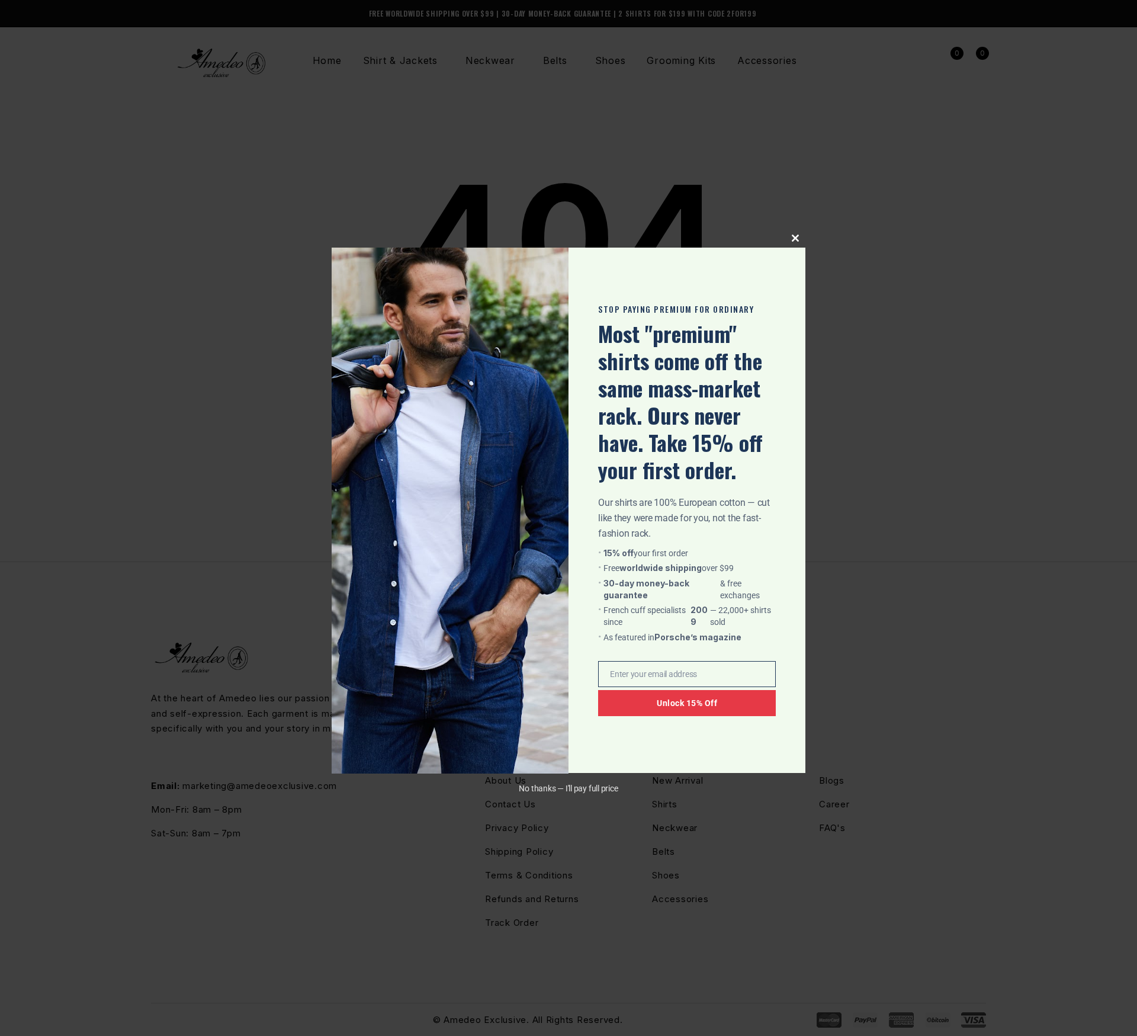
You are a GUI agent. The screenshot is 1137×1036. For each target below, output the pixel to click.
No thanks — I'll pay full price (568, 789)
